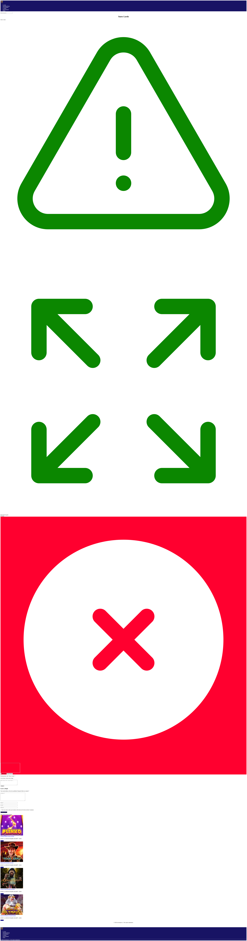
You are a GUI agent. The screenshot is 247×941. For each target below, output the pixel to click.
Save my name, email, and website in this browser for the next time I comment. (18, 809)
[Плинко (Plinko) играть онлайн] (12, 835)
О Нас (115, 925)
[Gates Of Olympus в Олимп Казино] (12, 914)
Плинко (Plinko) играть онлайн (7, 836)
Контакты (119, 925)
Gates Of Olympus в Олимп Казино (8, 915)
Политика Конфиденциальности (128, 925)
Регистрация (6, 9)
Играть (2, 840)
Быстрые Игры (6, 6)
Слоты (4, 4)
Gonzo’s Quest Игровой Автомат (8, 889)
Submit (2, 786)
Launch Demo (9, 773)
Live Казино (5, 7)
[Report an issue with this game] (123, 267)
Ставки (4, 8)
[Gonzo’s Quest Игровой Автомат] (12, 888)
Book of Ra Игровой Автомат (7, 862)
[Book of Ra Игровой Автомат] (12, 861)
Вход (4, 10)
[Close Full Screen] (123, 762)
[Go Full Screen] (123, 513)
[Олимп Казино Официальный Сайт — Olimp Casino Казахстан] (2, 2)
